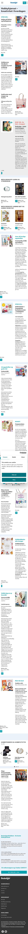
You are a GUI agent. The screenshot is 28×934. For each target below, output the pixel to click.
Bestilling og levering (5, 901)
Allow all (14, 474)
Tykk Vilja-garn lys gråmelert (19, 758)
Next (26, 753)
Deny (14, 479)
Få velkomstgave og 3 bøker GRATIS (13, 868)
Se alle (3, 744)
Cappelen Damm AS (6, 926)
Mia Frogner (4, 225)
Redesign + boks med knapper (20, 127)
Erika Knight (18, 313)
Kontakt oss (3, 888)
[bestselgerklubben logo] (5, 878)
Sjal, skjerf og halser (20, 196)
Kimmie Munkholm (20, 545)
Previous (1, 753)
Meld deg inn (4, 904)
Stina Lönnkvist (19, 425)
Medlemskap (4, 906)
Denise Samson (19, 244)
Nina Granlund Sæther (5, 497)
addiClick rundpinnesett (7, 758)
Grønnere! (3, 223)
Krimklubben (4, 915)
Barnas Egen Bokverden (6, 917)
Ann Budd (4, 69)
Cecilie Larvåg (18, 225)
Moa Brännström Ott (21, 685)
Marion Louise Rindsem (21, 198)
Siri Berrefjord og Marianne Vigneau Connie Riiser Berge (20, 131)
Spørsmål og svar (5, 886)
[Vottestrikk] (21, 378)
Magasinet (3, 908)
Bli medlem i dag (13, 872)
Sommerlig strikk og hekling (21, 241)
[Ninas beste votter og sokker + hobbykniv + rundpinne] (21, 498)
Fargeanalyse (19, 424)
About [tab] (23, 457)
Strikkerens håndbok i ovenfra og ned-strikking (6, 64)
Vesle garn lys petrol (6, 196)
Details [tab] (14, 457)
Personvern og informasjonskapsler (17, 926)
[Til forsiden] (14, 3)
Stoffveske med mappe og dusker (6, 96)
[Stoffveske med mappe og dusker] (21, 102)
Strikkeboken (19, 544)
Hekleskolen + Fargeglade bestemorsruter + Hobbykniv (20, 309)
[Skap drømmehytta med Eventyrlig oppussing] (21, 782)
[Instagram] (6, 932)
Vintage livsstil (19, 223)
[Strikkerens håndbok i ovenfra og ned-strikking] (21, 68)
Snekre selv (19, 683)
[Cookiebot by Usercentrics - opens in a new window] (20, 453)
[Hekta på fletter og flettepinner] (21, 28)
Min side (3, 899)
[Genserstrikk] (21, 607)
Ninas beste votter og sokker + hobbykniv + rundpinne (6, 492)
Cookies (3, 892)
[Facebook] (2, 932)
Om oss (2, 890)
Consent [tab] (5, 457)
